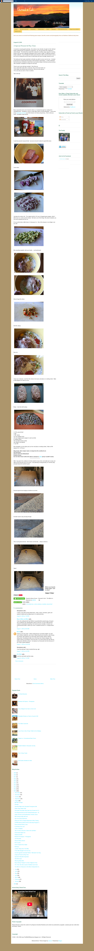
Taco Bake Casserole (23, 723)
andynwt (50, 940)
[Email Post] (39, 600)
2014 (15, 782)
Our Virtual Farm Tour (62, 29)
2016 (15, 778)
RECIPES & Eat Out (24, 29)
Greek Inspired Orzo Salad (21, 844)
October (17, 796)
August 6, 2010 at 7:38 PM (23, 616)
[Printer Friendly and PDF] (19, 599)
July (16, 869)
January (17, 881)
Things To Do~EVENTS (74, 29)
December (17, 792)
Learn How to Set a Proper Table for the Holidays (29, 731)
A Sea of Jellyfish (19, 828)
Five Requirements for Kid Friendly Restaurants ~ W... (27, 812)
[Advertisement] (34, 671)
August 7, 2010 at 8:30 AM (23, 628)
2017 (15, 776)
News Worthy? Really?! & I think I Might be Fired (26, 862)
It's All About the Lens (20, 826)
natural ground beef (21, 112)
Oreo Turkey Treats (22, 753)
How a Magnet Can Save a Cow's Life (27, 708)
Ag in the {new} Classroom (21, 818)
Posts (62, 117)
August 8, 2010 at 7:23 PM (23, 658)
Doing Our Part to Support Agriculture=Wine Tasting (27, 820)
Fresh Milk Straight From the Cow (22, 850)
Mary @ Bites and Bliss (22, 619)
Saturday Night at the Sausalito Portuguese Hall (26, 806)
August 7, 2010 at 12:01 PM (23, 644)
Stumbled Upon (18, 858)
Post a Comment (19, 661)
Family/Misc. (33, 29)
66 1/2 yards (17, 842)
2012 (15, 786)
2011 (15, 788)
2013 (15, 784)
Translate (69, 88)
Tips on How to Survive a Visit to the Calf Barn (25, 830)
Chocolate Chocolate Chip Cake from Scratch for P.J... (27, 810)
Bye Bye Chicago (19, 802)
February (17, 879)
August (17, 800)
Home (16, 29)
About (48, 29)
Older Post (52, 679)
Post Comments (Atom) (38, 683)
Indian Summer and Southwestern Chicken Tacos (26, 814)
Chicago (17, 804)
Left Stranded (18, 838)
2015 (15, 780)
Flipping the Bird (18, 834)
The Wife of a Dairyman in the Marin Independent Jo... (27, 866)
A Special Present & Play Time (22, 854)
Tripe (40, 456)
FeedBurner (72, 107)
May (16, 873)
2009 (15, 883)
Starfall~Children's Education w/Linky (26, 745)
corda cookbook (37, 604)
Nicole (18, 631)
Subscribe (54, 29)
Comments (63, 119)
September (17, 798)
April (16, 875)
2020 (15, 772)
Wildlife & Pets (18, 31)
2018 (15, 774)
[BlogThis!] (24, 602)
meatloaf (44, 604)
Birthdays (17, 846)
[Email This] (23, 602)
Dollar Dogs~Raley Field (20, 808)
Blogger (60, 940)
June (16, 871)
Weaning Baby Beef (19, 860)
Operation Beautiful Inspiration (22, 856)
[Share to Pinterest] (28, 602)
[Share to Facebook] (27, 602)
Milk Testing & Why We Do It (21, 816)
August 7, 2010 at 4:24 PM (23, 651)
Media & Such (41, 29)
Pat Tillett (19, 654)
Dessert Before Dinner (20, 840)
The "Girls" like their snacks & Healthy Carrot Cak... (26, 864)
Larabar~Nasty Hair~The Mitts (22, 848)
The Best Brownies (22, 694)
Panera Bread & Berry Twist (21, 824)
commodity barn (29, 604)
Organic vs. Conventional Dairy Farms (27, 738)
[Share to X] (26, 602)
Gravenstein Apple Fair (20, 832)
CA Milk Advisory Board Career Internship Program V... (27, 822)
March (16, 877)
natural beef (49, 604)
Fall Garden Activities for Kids (25, 760)
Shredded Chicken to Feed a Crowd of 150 (28, 716)
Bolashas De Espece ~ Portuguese (26, 701)
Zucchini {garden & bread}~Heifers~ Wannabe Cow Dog (28, 852)
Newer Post (17, 679)
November (17, 794)
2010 (15, 790)
